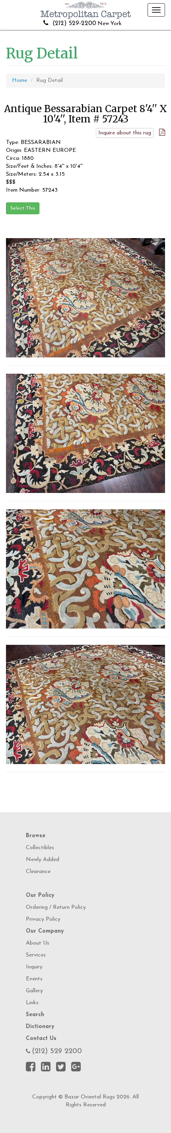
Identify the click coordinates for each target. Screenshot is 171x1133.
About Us (37, 943)
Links (32, 1003)
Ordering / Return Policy (56, 907)
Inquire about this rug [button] (124, 133)
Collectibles (40, 848)
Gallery (34, 991)
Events (34, 979)
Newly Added (42, 860)
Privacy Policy (43, 919)
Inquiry (34, 967)
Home (19, 80)
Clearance (38, 872)
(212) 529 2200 (57, 1051)
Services (36, 955)
